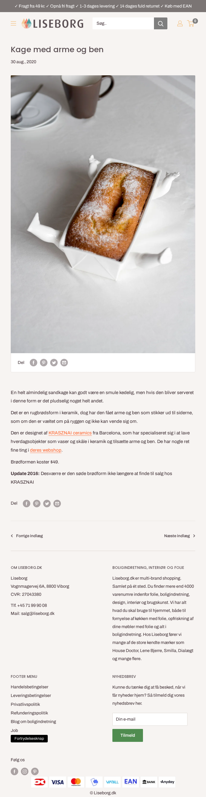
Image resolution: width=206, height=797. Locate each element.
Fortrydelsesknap (29, 738)
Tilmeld (127, 735)
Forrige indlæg (29, 536)
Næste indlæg (177, 536)
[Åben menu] (13, 23)
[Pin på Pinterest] (43, 363)
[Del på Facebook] (33, 363)
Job (14, 730)
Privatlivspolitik (25, 704)
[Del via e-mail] (64, 363)
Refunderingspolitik (29, 713)
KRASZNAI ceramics (70, 432)
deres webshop (45, 450)
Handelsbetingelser (29, 687)
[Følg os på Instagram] (24, 771)
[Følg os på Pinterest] (35, 771)
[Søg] (160, 23)
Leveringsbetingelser (31, 695)
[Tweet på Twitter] (54, 363)
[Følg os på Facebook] (14, 771)
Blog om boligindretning (33, 721)
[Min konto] (180, 23)
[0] (190, 23)
